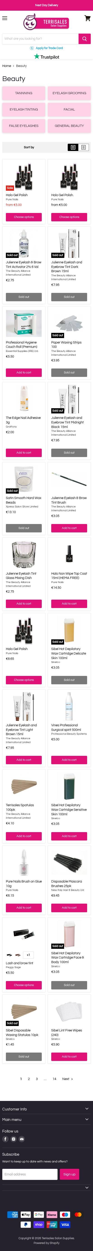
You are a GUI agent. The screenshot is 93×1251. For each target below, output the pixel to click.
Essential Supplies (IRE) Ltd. (22, 351)
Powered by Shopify (46, 1243)
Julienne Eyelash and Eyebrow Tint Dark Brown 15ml (66, 267)
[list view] (83, 147)
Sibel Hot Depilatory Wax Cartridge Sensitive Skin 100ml (69, 810)
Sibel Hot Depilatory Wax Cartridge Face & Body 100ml (67, 958)
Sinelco (55, 662)
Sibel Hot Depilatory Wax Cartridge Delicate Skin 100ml (68, 653)
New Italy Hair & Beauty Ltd (67, 890)
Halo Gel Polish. (62, 195)
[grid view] (73, 147)
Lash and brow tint (19, 963)
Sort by (29, 147)
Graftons (11, 426)
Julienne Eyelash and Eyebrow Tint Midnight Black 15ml (67, 422)
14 (54, 1079)
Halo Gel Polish (17, 195)
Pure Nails (12, 199)
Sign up (69, 1174)
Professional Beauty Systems (69, 733)
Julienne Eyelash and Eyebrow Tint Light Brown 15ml (21, 730)
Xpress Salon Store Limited (22, 506)
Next (66, 1079)
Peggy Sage (13, 967)
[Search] (85, 39)
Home (6, 66)
